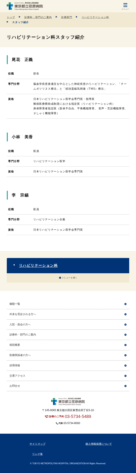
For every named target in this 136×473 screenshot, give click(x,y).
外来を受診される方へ (22, 314)
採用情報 (14, 365)
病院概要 (14, 344)
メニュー (125, 9)
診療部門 (66, 17)
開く (125, 304)
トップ (11, 17)
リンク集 (37, 454)
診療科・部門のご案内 (38, 17)
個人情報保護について (98, 443)
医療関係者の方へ (20, 355)
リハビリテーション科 (95, 17)
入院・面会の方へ (20, 324)
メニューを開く (69, 278)
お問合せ (14, 385)
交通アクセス (17, 375)
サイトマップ (37, 443)
